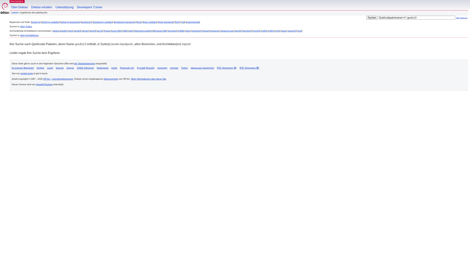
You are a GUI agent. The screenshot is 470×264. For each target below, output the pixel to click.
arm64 (78, 31)
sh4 (278, 31)
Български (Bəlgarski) (23, 68)
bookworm (86, 22)
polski (114, 68)
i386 (125, 31)
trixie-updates (150, 22)
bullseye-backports (70, 22)
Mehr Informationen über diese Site (148, 79)
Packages (17, 1)
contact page (26, 73)
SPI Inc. (47, 79)
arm (71, 31)
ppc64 (238, 31)
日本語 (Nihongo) (85, 68)
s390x (271, 31)
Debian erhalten (41, 7)
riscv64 (256, 31)
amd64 (63, 31)
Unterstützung (64, 7)
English (40, 68)
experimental (192, 22)
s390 (264, 31)
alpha (56, 31)
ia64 (131, 31)
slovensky (162, 68)
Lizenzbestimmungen (62, 79)
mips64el (196, 31)
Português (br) (127, 68)
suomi (50, 68)
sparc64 (292, 31)
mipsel (206, 31)
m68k (181, 31)
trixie (139, 22)
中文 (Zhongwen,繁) (249, 68)
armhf (93, 31)
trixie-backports (166, 22)
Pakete (15, 12)
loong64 (172, 31)
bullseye (36, 22)
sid (183, 22)
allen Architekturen (29, 35)
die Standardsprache (84, 63)
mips (187, 31)
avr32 (100, 31)
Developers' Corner (89, 7)
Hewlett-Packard (44, 84)
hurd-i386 (116, 31)
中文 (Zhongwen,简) (227, 68)
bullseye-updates (50, 22)
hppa (107, 31)
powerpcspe (227, 31)
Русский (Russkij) (146, 68)
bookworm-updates (103, 22)
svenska (174, 68)
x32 (300, 31)
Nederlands (103, 68)
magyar (70, 68)
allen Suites (26, 26)
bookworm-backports (124, 22)
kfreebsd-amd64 (143, 31)
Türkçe (184, 68)
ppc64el (247, 31)
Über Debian (19, 7)
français (60, 68)
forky (177, 22)
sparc (284, 31)
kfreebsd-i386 (160, 31)
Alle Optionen (462, 18)
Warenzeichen (111, 79)
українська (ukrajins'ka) (202, 68)
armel (85, 31)
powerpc (215, 31)
